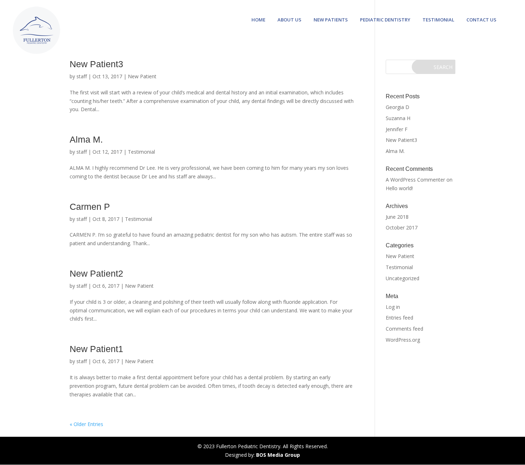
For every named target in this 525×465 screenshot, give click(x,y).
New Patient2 (96, 273)
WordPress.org (403, 339)
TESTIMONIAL (438, 20)
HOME (258, 20)
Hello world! (399, 188)
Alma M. (86, 139)
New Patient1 (96, 349)
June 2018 (397, 216)
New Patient (142, 76)
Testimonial (141, 151)
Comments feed (404, 328)
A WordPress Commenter (415, 179)
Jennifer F (397, 129)
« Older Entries (86, 424)
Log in (393, 306)
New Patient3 (96, 64)
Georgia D (397, 107)
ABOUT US (289, 20)
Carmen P (90, 207)
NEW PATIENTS (331, 20)
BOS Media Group (278, 454)
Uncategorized (402, 278)
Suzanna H (398, 118)
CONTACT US (481, 20)
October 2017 (402, 227)
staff (81, 76)
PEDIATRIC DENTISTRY (385, 20)
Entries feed (399, 317)
